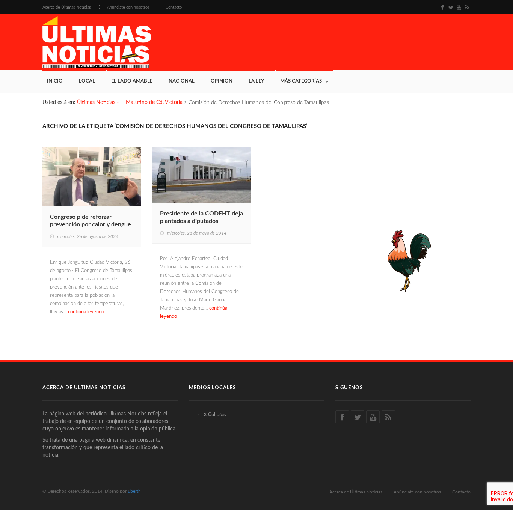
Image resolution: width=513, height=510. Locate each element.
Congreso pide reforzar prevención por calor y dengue (90, 220)
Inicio (55, 81)
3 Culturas (215, 414)
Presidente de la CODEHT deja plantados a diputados (201, 217)
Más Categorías (301, 81)
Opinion (221, 81)
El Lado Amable (131, 81)
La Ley (256, 81)
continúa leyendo (86, 312)
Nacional (182, 81)
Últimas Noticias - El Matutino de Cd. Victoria (130, 102)
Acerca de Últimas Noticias (66, 7)
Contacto (174, 7)
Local (87, 81)
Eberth (134, 491)
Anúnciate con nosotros (128, 7)
